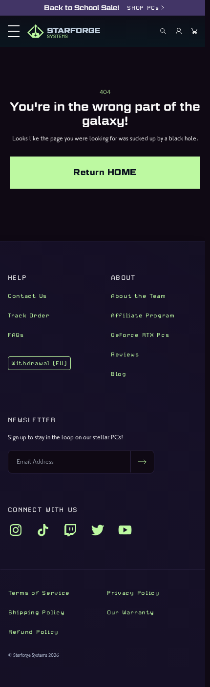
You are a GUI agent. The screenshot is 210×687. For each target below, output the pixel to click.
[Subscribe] (142, 462)
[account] (179, 31)
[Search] (163, 31)
